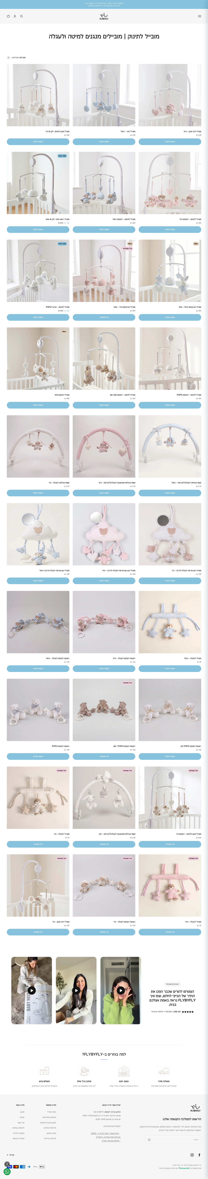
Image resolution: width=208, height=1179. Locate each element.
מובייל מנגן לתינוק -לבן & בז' (57, 131)
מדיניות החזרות (50, 1128)
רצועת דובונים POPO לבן (191, 746)
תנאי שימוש (51, 1133)
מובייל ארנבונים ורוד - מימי (124, 307)
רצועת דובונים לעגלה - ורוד (124, 658)
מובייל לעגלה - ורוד (193, 922)
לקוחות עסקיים (18, 1128)
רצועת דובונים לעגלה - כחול (57, 658)
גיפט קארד (51, 1112)
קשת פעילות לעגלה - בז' (59, 483)
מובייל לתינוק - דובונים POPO (189, 395)
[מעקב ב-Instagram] (192, 1155)
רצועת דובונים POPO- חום (124, 746)
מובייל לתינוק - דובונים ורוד (190, 219)
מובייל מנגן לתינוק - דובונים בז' (188, 834)
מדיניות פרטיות (50, 1138)
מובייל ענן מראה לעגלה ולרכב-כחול (54, 570)
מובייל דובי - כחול (128, 131)
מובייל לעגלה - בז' (61, 834)
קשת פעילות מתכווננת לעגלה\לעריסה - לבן (117, 834)
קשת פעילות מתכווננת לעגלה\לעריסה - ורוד (116, 483)
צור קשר (20, 1122)
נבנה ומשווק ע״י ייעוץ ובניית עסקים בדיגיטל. (180, 1168)
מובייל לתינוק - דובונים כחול (124, 219)
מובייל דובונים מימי (62, 395)
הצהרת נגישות (18, 1138)
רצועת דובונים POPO (60, 746)
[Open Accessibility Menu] (7, 1164)
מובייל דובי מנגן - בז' (60, 922)
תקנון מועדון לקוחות (48, 1122)
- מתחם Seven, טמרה (111, 1141)
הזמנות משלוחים (49, 1117)
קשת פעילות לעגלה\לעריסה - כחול (186, 483)
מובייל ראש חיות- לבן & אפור (57, 219)
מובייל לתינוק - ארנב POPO (57, 307)
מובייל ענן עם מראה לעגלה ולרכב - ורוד (118, 570)
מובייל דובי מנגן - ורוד (192, 131)
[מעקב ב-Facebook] (199, 1155)
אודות (22, 1117)
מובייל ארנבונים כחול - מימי (190, 307)
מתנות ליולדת (18, 1133)
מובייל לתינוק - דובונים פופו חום (122, 395)
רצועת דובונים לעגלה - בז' (124, 922)
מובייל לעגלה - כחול (192, 658)
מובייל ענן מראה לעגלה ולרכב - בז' (186, 570)
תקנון (22, 1112)
